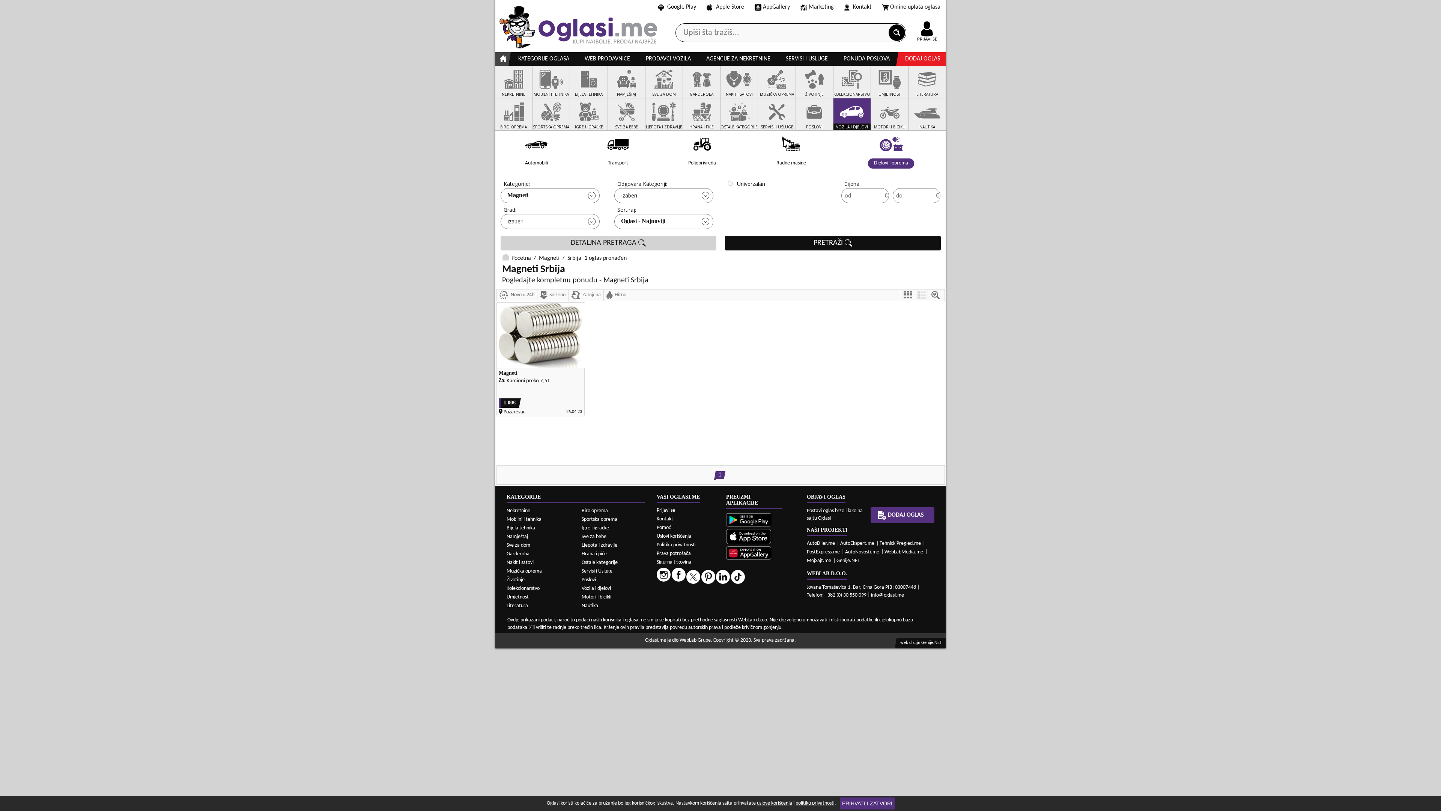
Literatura (517, 606)
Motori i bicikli (596, 597)
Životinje (516, 580)
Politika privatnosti (676, 545)
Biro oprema (595, 511)
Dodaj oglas (922, 59)
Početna (521, 258)
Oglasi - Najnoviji (643, 221)
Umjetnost (518, 597)
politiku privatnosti (815, 803)
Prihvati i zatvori (867, 803)
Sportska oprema (599, 519)
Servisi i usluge (807, 59)
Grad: (510, 209)
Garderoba (518, 554)
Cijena (851, 183)
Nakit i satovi (520, 562)
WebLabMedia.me (903, 552)
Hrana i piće (594, 554)
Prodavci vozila (668, 59)
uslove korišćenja (774, 803)
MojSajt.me (819, 561)
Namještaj (517, 537)
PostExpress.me (823, 552)
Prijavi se (666, 510)
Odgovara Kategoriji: (642, 183)
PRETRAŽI (829, 243)
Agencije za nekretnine (738, 59)
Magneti (517, 195)
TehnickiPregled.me (900, 543)
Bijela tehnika (521, 528)
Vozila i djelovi (596, 588)
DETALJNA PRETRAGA (604, 243)
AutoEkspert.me (857, 543)
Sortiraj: (626, 209)
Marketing (821, 7)
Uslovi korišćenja (674, 536)
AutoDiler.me (821, 543)
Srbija (574, 258)
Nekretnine (518, 511)
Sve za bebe (594, 537)
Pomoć (664, 528)
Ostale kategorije (600, 562)
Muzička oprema (524, 571)
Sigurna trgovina (674, 562)
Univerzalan (751, 183)
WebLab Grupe (695, 640)
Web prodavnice (607, 59)
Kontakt (862, 7)
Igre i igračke (595, 528)
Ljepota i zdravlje (599, 545)
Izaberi (629, 195)
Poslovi (589, 580)
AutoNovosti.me (862, 552)
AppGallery (776, 7)
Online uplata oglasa (915, 7)
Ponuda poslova (867, 59)
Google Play (681, 7)
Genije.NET (848, 561)
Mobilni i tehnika (524, 519)
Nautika (590, 606)
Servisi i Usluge (597, 571)
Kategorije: (517, 183)
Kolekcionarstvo (523, 588)
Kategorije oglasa (543, 59)
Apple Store (730, 7)
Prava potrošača (674, 553)
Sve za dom (518, 545)
